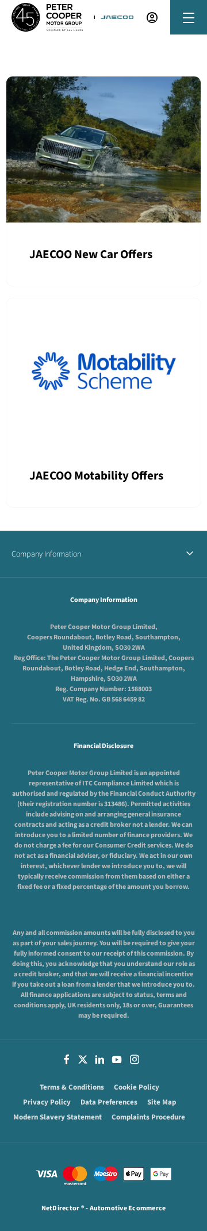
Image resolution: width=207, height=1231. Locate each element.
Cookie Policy (136, 1087)
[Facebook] (67, 1059)
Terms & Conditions (72, 1087)
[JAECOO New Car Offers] (103, 149)
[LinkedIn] (99, 1059)
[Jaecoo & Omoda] (117, 17)
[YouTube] (117, 1059)
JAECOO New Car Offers (90, 254)
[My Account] (152, 17)
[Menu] (188, 17)
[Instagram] (134, 1059)
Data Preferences (108, 1102)
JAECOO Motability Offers (96, 475)
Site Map (161, 1102)
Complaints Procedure (148, 1117)
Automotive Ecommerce (128, 1208)
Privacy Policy (47, 1102)
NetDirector (61, 1208)
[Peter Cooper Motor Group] (47, 17)
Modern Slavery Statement (57, 1117)
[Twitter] (83, 1059)
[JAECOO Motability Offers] (103, 371)
